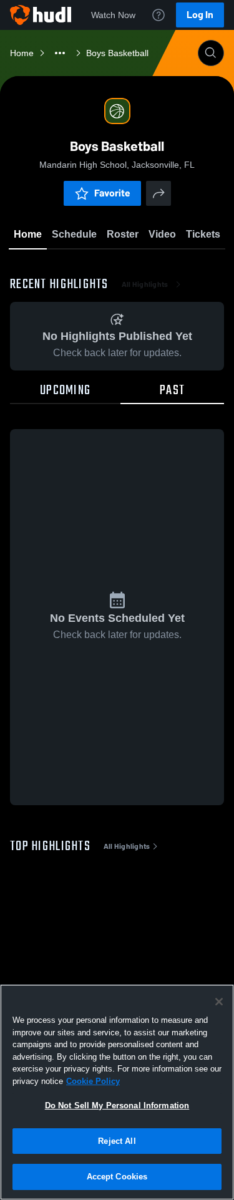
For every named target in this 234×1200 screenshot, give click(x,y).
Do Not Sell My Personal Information (117, 1105)
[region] (117, 1092)
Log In (200, 14)
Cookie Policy (93, 1081)
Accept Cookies (117, 1176)
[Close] (219, 1001)
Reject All (116, 1141)
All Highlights (145, 284)
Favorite (112, 193)
